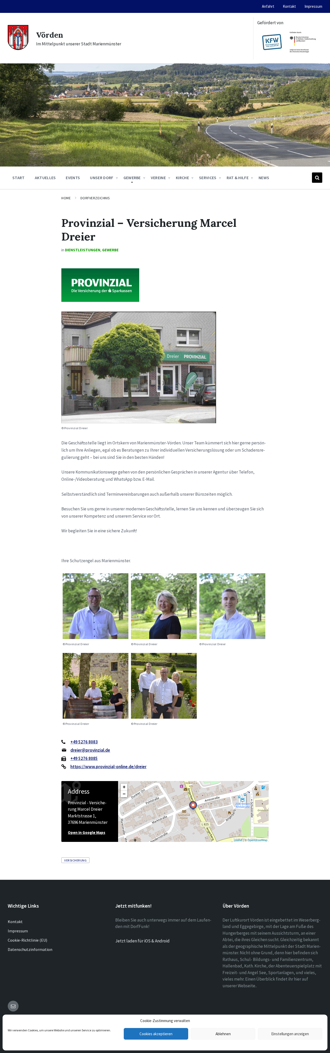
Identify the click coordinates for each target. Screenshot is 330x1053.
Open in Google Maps (86, 832)
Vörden (49, 35)
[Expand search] (317, 177)
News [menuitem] (264, 177)
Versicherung (75, 860)
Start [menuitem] (18, 177)
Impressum (18, 930)
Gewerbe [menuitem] (132, 177)
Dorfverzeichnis (95, 198)
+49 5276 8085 (84, 758)
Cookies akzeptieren (155, 1033)
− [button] (124, 794)
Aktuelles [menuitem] (45, 177)
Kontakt (15, 921)
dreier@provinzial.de (90, 750)
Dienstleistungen (82, 249)
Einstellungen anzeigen (290, 1033)
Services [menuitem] (208, 177)
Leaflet (238, 840)
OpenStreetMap (257, 840)
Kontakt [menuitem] (289, 6)
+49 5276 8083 (84, 742)
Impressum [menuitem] (313, 6)
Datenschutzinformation (30, 949)
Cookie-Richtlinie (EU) (27, 940)
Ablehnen (223, 1033)
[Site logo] (18, 48)
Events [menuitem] (73, 177)
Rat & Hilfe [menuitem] (238, 177)
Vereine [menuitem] (158, 177)
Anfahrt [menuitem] (268, 6)
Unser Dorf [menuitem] (101, 177)
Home (66, 198)
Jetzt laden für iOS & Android (142, 941)
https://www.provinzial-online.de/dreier (108, 766)
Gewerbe (110, 249)
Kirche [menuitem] (182, 177)
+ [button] (124, 787)
